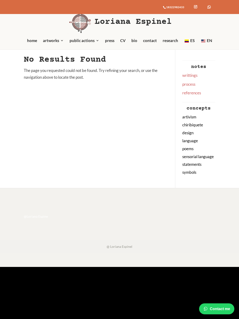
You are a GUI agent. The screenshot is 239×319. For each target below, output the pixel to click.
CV (123, 40)
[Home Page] (81, 21)
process (188, 84)
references (191, 92)
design (187, 132)
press (109, 40)
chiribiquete (192, 124)
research (170, 40)
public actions (82, 40)
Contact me (220, 309)
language (190, 140)
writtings (189, 75)
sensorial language (198, 156)
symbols (189, 172)
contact (150, 40)
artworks (51, 40)
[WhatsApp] (209, 7)
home (32, 40)
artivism (189, 116)
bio (134, 40)
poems (187, 148)
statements (191, 164)
